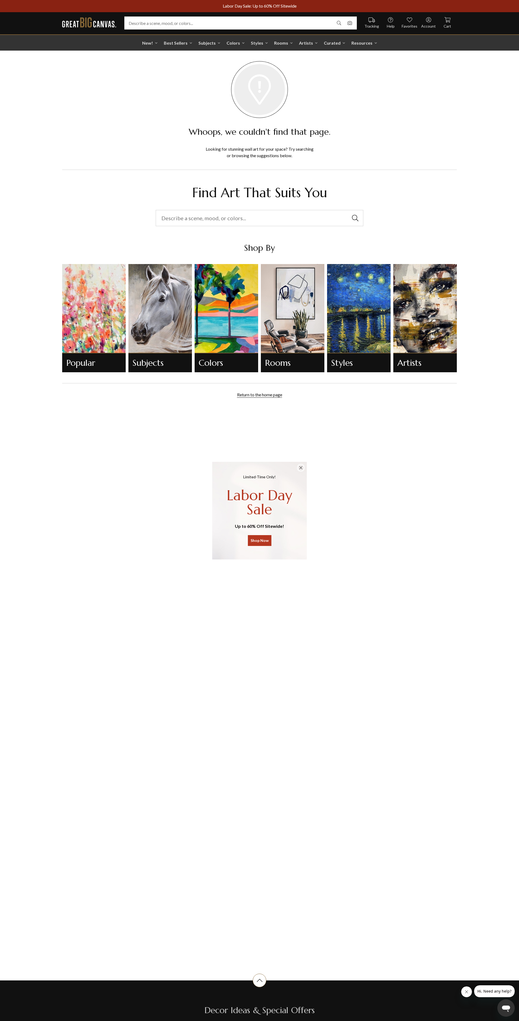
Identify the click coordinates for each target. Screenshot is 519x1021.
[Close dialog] (301, 468)
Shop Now (260, 540)
